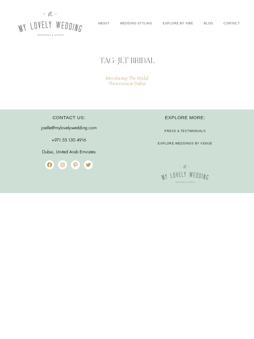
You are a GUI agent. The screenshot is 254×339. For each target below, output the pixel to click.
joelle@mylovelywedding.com (69, 128)
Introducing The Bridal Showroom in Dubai (127, 81)
